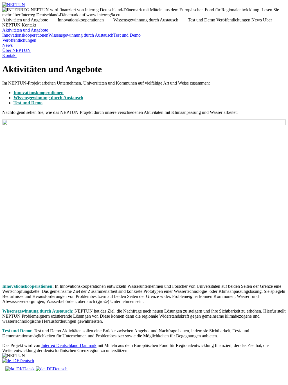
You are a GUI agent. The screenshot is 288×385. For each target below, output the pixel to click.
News (256, 19)
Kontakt (29, 25)
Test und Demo (201, 19)
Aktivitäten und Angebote (25, 19)
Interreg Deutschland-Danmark (68, 345)
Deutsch (26, 360)
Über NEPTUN (16, 50)
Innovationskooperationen (81, 19)
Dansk (29, 368)
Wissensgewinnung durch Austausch (145, 19)
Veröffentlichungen (233, 19)
